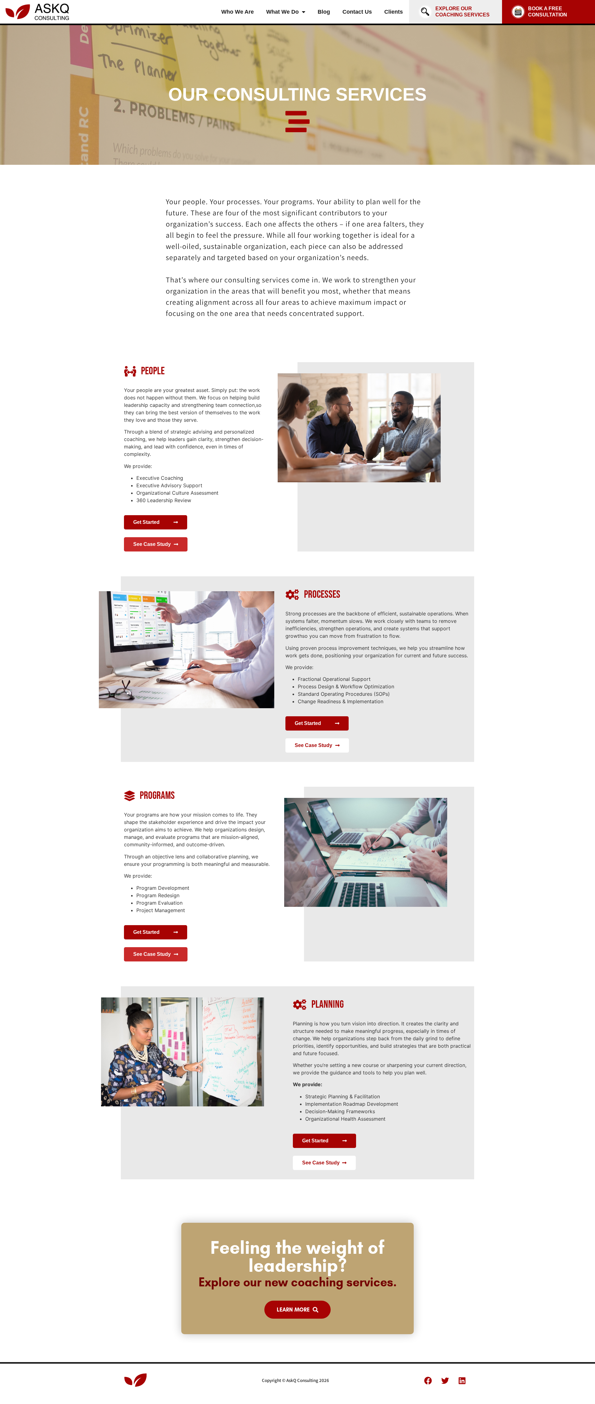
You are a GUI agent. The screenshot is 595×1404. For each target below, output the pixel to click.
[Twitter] (445, 1380)
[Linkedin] (462, 1380)
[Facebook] (428, 1380)
